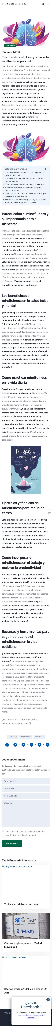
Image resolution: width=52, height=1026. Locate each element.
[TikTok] (31, 745)
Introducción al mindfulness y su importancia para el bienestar (24, 174)
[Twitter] (15, 745)
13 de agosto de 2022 (11, 52)
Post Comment (12, 843)
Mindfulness (25, 737)
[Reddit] (47, 745)
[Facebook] (7, 745)
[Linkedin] (39, 745)
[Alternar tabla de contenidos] (45, 169)
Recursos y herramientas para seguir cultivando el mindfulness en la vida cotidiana (26, 201)
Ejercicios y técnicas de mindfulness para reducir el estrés (23, 189)
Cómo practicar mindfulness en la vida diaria (24, 184)
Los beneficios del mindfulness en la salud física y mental (24, 180)
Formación (10, 46)
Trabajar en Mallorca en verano (21, 904)
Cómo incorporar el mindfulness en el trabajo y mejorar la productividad (25, 195)
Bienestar (12, 737)
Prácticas (39, 737)
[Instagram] (23, 745)
